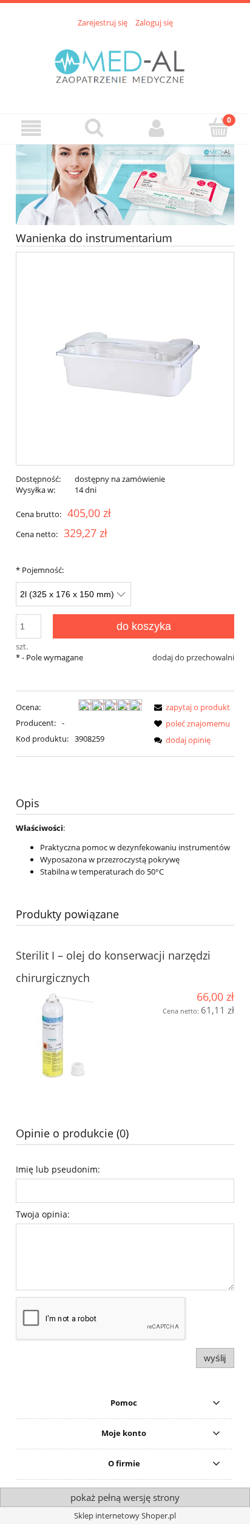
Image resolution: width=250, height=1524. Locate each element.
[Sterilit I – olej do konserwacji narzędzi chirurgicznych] (70, 1035)
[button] (31, 128)
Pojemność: (40, 569)
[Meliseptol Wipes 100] (125, 183)
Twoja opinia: (43, 1214)
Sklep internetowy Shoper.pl (125, 1515)
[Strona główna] (125, 64)
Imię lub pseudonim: (58, 1169)
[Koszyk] (218, 127)
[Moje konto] (156, 128)
